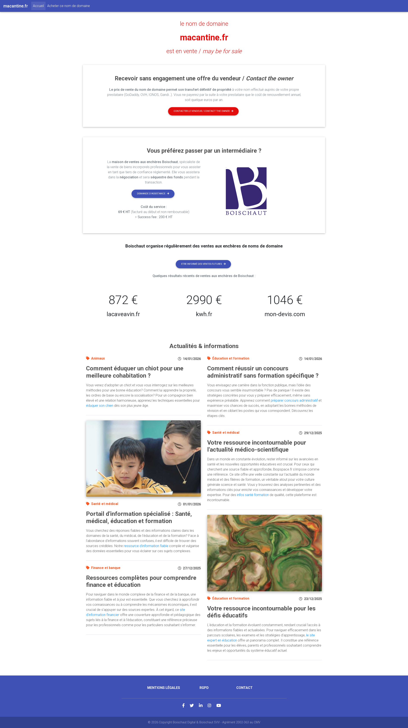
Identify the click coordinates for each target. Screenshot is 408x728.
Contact (244, 688)
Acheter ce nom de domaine (68, 6)
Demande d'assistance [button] (151, 193)
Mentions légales (163, 688)
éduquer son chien (99, 406)
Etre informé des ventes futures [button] (201, 264)
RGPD (204, 688)
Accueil (39, 6)
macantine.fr (204, 38)
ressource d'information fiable (146, 546)
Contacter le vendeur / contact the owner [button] (202, 111)
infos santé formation (253, 495)
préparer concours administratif (294, 400)
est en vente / (204, 51)
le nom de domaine (204, 23)
